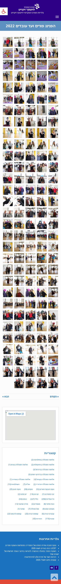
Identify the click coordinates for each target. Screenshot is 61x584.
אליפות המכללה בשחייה (20, 479)
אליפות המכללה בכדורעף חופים (41, 474)
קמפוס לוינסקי (14, 514)
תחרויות (37, 518)
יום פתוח (22, 494)
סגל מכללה (33, 509)
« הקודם (54, 396)
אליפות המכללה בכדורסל (43, 469)
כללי (34, 499)
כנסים (23, 499)
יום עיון (34, 494)
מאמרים (36, 504)
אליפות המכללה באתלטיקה (42, 459)
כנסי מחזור (49, 504)
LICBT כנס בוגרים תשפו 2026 (43, 548)
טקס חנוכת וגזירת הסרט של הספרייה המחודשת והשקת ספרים (30, 545)
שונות (49, 518)
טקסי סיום (15, 489)
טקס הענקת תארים (45, 489)
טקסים (28, 489)
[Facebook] (56, 568)
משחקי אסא (48, 509)
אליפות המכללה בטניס (18, 464)
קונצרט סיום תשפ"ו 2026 (46, 560)
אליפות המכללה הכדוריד (43, 484)
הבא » (5, 396)
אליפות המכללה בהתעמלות (42, 464)
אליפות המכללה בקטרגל (44, 479)
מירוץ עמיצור (21, 504)
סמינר (21, 509)
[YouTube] (52, 568)
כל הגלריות (48, 499)
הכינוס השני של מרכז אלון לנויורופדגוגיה (40, 557)
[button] (4, 11)
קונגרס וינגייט (48, 514)
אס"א (26, 484)
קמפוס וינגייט (31, 514)
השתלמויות (14, 484)
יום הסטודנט (48, 494)
